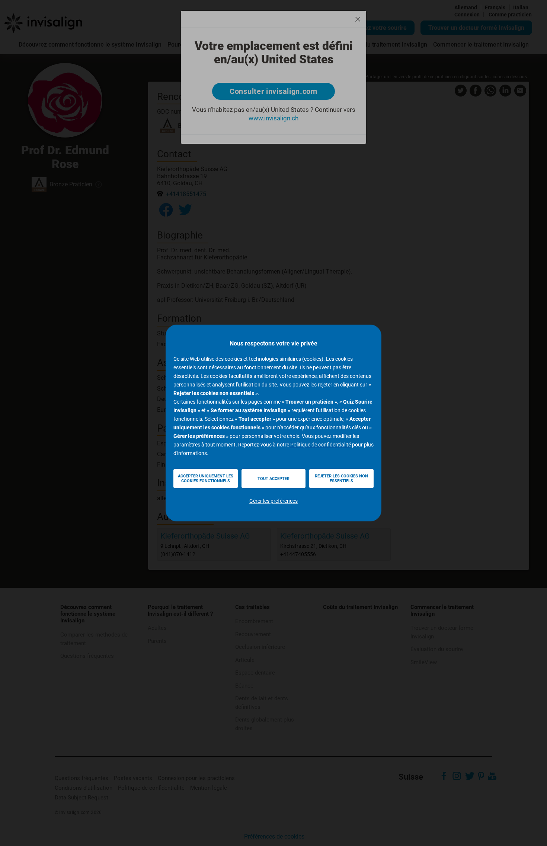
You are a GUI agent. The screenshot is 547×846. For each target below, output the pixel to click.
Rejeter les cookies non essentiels (341, 478)
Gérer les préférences (273, 501)
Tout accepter (273, 478)
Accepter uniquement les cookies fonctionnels (205, 478)
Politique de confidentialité (320, 445)
